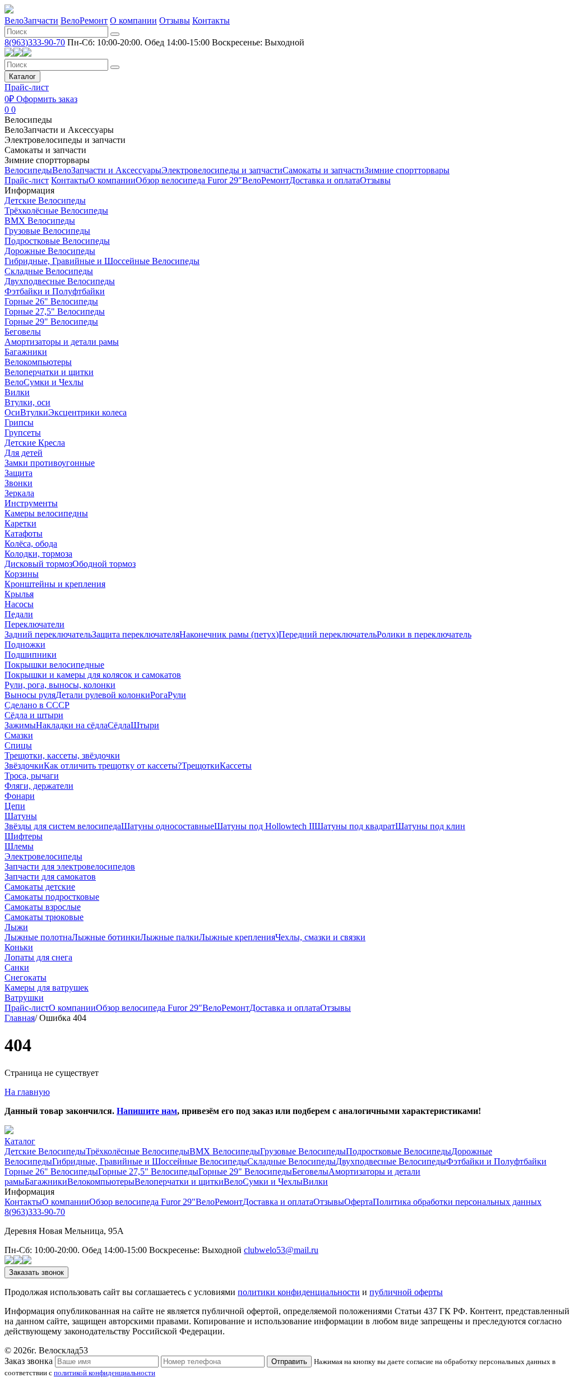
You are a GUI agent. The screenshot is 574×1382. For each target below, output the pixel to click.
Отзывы (174, 20)
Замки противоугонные (49, 463)
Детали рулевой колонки (102, 695)
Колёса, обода (30, 543)
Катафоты (23, 533)
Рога (159, 695)
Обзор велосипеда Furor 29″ (189, 180)
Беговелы (22, 331)
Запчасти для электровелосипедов (69, 866)
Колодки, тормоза (38, 553)
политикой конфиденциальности (104, 1373)
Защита (18, 473)
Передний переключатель (328, 634)
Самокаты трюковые (44, 917)
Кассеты (236, 765)
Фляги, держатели (38, 786)
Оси (12, 412)
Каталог (22, 76)
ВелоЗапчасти (31, 20)
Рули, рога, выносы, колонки (59, 685)
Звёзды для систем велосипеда (62, 826)
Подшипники (30, 654)
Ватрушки (24, 997)
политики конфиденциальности (299, 1292)
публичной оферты (406, 1292)
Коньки (18, 947)
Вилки (17, 392)
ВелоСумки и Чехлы (44, 382)
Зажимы (20, 725)
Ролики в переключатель (424, 634)
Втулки (34, 412)
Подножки (24, 644)
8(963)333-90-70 (34, 42)
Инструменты (31, 503)
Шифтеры (23, 836)
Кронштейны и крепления (54, 584)
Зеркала (19, 493)
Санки (16, 967)
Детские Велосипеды (45, 200)
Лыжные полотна (38, 937)
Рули (177, 695)
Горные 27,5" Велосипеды (54, 311)
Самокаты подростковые (51, 897)
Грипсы (19, 422)
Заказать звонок (36, 1272)
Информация (29, 190)
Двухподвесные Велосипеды (59, 281)
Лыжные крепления (237, 937)
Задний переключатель (48, 634)
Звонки (18, 483)
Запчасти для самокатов (50, 876)
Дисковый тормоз (38, 563)
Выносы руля (29, 695)
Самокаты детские (39, 886)
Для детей (23, 452)
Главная (19, 1018)
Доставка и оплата (324, 180)
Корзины (21, 574)
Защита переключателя (135, 634)
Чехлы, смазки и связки (320, 937)
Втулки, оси (27, 402)
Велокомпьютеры (38, 362)
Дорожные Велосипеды (49, 251)
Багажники (25, 352)
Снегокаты (25, 977)
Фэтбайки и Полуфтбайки (54, 291)
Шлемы (19, 846)
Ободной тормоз (104, 563)
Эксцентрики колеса (87, 412)
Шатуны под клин (430, 826)
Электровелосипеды (43, 856)
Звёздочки (24, 765)
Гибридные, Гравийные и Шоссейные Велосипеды (102, 261)
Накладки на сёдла (72, 725)
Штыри (145, 725)
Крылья (19, 594)
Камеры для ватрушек (46, 987)
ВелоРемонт (84, 20)
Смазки (18, 735)
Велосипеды (28, 119)
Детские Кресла (34, 442)
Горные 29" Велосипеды (51, 321)
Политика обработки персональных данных (457, 1202)
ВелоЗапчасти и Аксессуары (59, 130)
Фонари (19, 796)
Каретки (20, 523)
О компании (133, 20)
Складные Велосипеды (48, 271)
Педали (18, 614)
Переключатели (34, 624)
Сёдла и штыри (33, 715)
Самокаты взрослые (42, 907)
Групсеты (22, 432)
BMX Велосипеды (39, 220)
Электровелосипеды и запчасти (65, 140)
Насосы (19, 604)
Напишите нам (147, 1111)
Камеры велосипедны (46, 513)
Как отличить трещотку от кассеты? (113, 765)
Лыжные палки (169, 937)
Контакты (211, 20)
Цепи (14, 806)
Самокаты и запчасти (45, 150)
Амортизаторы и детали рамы (61, 341)
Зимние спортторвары (47, 160)
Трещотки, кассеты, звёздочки (62, 755)
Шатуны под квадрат (354, 826)
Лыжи (16, 927)
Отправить (289, 1361)
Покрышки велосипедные (54, 664)
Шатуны (20, 816)
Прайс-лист (26, 87)
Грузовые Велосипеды (47, 230)
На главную (27, 1092)
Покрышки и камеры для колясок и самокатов (92, 675)
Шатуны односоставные (167, 826)
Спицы (18, 745)
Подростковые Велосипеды (57, 241)
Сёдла (119, 725)
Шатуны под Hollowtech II (264, 826)
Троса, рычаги (31, 775)
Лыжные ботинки (106, 937)
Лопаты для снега (38, 957)
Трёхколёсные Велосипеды (56, 210)
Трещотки (201, 765)
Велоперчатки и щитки (49, 372)
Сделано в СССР (37, 705)
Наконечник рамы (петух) (229, 634)
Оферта (358, 1202)
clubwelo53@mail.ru (281, 1250)
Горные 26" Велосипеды (51, 301)
